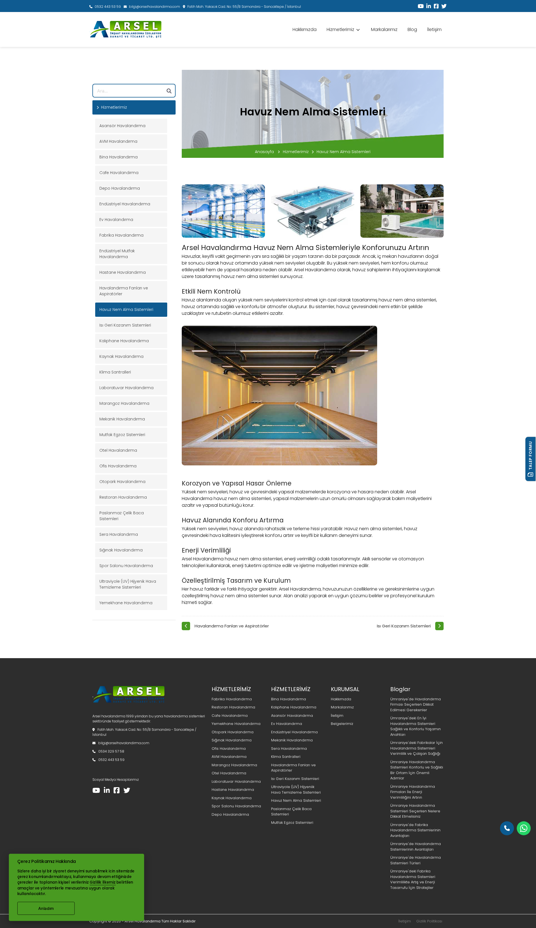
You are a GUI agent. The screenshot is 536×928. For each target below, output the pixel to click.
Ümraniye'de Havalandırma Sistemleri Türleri (415, 860)
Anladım (46, 908)
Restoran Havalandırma (123, 497)
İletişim (434, 29)
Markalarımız (384, 29)
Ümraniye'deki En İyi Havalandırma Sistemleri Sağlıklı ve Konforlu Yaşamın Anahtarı (415, 726)
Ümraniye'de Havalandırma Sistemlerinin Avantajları (415, 846)
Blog (412, 29)
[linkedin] (427, 6)
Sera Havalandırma (118, 534)
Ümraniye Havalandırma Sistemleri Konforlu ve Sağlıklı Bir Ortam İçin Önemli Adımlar (416, 770)
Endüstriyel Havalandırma (124, 204)
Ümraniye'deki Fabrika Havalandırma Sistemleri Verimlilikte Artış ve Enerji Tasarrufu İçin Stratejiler (412, 879)
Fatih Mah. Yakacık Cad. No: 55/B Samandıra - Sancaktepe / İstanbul (243, 6)
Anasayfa (265, 151)
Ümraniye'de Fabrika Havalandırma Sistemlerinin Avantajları (415, 830)
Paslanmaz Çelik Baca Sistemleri (121, 516)
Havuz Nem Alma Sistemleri (126, 309)
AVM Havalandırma (118, 141)
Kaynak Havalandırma (121, 356)
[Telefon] (507, 828)
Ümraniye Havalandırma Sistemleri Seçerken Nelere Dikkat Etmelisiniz (415, 811)
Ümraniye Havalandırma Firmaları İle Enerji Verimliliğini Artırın (412, 792)
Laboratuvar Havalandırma (126, 388)
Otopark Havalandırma (122, 481)
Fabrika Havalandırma (121, 235)
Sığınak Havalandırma (121, 550)
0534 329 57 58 (110, 751)
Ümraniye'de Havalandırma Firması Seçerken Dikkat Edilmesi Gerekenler (415, 704)
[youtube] (419, 6)
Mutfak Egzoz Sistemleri (122, 434)
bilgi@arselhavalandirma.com (154, 6)
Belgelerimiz (342, 723)
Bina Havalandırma (118, 157)
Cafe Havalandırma (118, 172)
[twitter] (443, 6)
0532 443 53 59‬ (107, 6)
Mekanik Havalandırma (122, 419)
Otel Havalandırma (118, 450)
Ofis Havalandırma (118, 466)
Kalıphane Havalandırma (124, 341)
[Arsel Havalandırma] (128, 707)
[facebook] (435, 6)
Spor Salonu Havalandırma (126, 565)
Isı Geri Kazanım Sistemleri (125, 325)
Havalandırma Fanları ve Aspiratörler (123, 291)
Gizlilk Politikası (429, 921)
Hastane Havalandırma (122, 272)
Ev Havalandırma (116, 219)
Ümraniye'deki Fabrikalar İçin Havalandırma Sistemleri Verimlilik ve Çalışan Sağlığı (416, 748)
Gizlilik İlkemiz (102, 882)
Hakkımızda (305, 29)
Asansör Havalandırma (122, 126)
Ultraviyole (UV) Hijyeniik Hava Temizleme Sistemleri (296, 789)
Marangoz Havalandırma (124, 403)
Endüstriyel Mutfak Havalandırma (117, 254)
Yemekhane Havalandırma (125, 603)
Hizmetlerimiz (296, 151)
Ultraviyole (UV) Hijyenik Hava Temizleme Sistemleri (127, 584)
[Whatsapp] (524, 828)
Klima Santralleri (115, 372)
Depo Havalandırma (119, 188)
